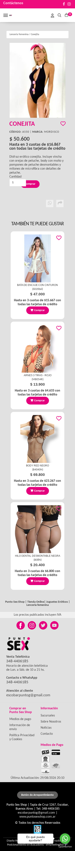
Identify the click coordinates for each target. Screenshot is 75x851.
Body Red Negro (37, 465)
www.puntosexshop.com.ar (37, 816)
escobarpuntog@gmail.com (28, 695)
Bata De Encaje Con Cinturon (37, 285)
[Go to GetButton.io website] (65, 846)
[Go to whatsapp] (65, 838)
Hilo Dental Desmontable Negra (37, 555)
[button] (59, 15)
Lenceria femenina (19, 34)
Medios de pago (20, 719)
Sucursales (48, 715)
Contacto (47, 734)
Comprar (39, 310)
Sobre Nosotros (51, 721)
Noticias (46, 727)
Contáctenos (13, 3)
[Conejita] (37, 80)
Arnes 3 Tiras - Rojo (37, 375)
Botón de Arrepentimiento (37, 795)
